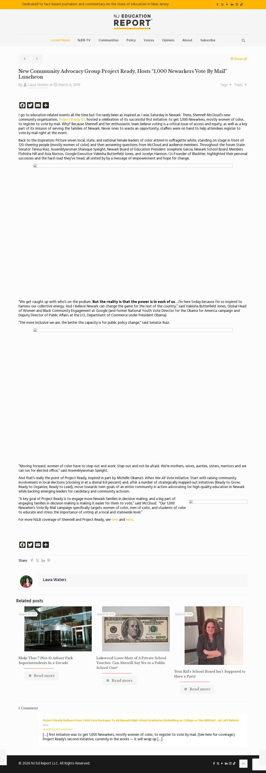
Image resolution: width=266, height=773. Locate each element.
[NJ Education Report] (133, 21)
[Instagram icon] (236, 4)
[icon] (241, 4)
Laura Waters (38, 85)
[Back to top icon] (243, 764)
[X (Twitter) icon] (222, 4)
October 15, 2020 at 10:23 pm (57, 729)
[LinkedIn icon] (232, 4)
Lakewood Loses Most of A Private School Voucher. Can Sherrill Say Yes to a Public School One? (131, 663)
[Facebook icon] (217, 4)
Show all (240, 59)
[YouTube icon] (227, 4)
